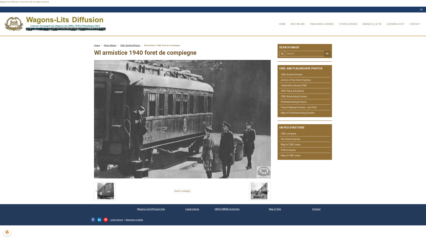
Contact (316, 209)
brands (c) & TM (372, 24)
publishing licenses (322, 24)
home (282, 24)
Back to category (182, 191)
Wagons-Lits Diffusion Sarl (151, 209)
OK (327, 53)
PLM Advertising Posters (294, 102)
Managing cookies (134, 220)
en (421, 9)
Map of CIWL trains (291, 144)
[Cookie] (7, 232)
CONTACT (415, 24)
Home (97, 45)
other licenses (348, 24)
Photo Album (110, 45)
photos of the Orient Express (296, 80)
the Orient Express (290, 139)
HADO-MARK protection (227, 209)
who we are (298, 24)
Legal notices (192, 209)
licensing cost (395, 24)
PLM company (288, 150)
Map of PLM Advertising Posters (298, 113)
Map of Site (275, 209)
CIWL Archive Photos (130, 45)
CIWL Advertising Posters (294, 96)
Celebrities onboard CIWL (294, 85)
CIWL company (288, 133)
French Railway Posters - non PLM (298, 107)
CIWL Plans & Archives (292, 91)
